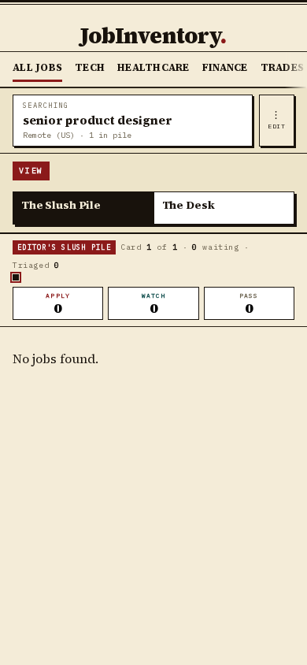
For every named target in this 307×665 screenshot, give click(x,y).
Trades (283, 67)
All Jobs (37, 67)
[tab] (83, 208)
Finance (225, 67)
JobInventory (153, 35)
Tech (90, 67)
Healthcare (153, 67)
